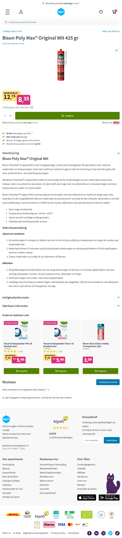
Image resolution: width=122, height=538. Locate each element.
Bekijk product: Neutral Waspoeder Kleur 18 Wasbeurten (61, 347)
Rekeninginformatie (50, 472)
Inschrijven (111, 440)
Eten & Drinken (10, 476)
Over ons (82, 480)
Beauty (6, 468)
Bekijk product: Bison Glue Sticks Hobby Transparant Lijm (100, 347)
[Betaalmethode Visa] (61, 524)
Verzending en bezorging (53, 464)
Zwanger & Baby (11, 480)
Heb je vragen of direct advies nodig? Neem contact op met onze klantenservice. (18, 432)
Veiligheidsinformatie (15, 297)
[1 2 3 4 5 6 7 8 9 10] (8, 116)
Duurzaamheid (48, 492)
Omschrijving (10, 153)
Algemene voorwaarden (35, 533)
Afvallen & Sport (11, 496)
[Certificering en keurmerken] (86, 515)
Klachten (44, 484)
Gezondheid (8, 472)
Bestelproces (47, 476)
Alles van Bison (110, 31)
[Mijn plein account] (21, 12)
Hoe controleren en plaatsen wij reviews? (24, 389)
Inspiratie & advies (87, 488)
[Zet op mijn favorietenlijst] (116, 50)
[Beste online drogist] (111, 515)
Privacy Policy (58, 533)
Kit (20, 31)
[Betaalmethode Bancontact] (85, 524)
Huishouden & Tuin (12, 488)
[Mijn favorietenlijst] (101, 12)
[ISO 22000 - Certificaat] (101, 515)
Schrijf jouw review (108, 382)
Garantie (44, 488)
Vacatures (82, 476)
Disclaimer (73, 533)
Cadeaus (7, 484)
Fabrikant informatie (15, 306)
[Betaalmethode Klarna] (49, 524)
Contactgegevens (86, 464)
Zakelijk (81, 468)
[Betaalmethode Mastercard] (70, 524)
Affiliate (81, 472)
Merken (81, 484)
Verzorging (8, 464)
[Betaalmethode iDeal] (77, 524)
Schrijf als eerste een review (13, 43)
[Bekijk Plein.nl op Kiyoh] (42, 515)
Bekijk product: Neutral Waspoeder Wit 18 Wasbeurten (22, 347)
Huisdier (6, 492)
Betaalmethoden (49, 468)
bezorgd (16, 136)
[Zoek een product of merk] (5, 22)
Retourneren (46, 480)
